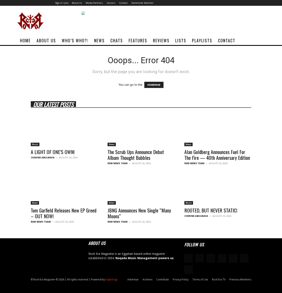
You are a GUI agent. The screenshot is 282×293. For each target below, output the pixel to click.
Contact (123, 2)
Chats (116, 40)
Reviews (161, 40)
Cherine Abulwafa (43, 157)
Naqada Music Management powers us (144, 258)
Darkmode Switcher (143, 2)
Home (25, 40)
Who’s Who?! (75, 40)
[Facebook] (221, 3)
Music (35, 144)
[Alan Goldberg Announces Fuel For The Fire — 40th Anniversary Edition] (217, 129)
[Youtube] (262, 3)
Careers (111, 2)
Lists (180, 40)
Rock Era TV (218, 279)
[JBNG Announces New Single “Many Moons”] (141, 188)
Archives (147, 279)
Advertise (133, 279)
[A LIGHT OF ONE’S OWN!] (64, 129)
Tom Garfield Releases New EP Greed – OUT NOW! (63, 213)
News (99, 40)
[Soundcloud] (234, 3)
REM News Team (118, 163)
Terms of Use (200, 279)
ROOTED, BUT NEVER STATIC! (210, 210)
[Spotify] (241, 3)
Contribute (162, 279)
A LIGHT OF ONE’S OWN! (53, 151)
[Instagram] (228, 3)
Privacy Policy (180, 279)
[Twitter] (255, 3)
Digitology (111, 279)
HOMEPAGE (153, 84)
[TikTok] (248, 3)
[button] (260, 41)
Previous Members (240, 279)
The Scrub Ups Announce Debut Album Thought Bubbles (136, 154)
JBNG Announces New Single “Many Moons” (139, 213)
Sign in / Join (62, 2)
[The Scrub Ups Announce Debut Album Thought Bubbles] (141, 129)
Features (138, 40)
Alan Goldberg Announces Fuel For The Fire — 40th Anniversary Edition (217, 154)
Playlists (202, 40)
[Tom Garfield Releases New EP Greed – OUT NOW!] (64, 188)
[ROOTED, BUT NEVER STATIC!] (217, 188)
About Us (77, 2)
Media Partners (94, 2)
